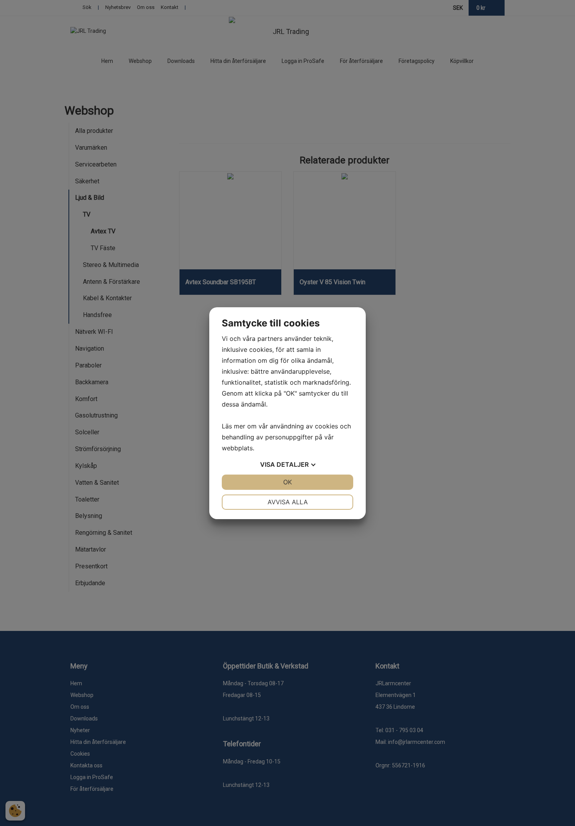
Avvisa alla (288, 502)
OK (287, 482)
